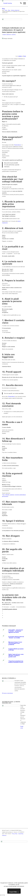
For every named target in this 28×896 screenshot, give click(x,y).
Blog (3, 8)
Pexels (24, 56)
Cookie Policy (20, 833)
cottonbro (20, 56)
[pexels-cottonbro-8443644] (12, 22)
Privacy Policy (14, 833)
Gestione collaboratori (7, 34)
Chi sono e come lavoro (7, 693)
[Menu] (24, 3)
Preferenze (4, 835)
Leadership (13, 34)
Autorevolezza (17, 145)
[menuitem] (20, 3)
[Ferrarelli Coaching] (11, 3)
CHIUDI (2, 895)
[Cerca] (20, 3)
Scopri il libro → (14, 892)
